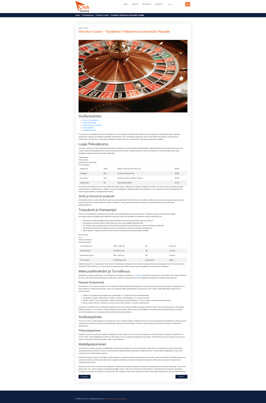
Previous (85, 377)
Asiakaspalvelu (88, 128)
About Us (135, 4)
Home (126, 4)
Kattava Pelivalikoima (91, 120)
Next (181, 377)
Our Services (146, 4)
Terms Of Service (120, 399)
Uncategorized (88, 15)
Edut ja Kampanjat (89, 123)
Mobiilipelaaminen (89, 130)
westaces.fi (138, 275)
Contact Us (159, 4)
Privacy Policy (109, 399)
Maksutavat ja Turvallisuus (92, 125)
